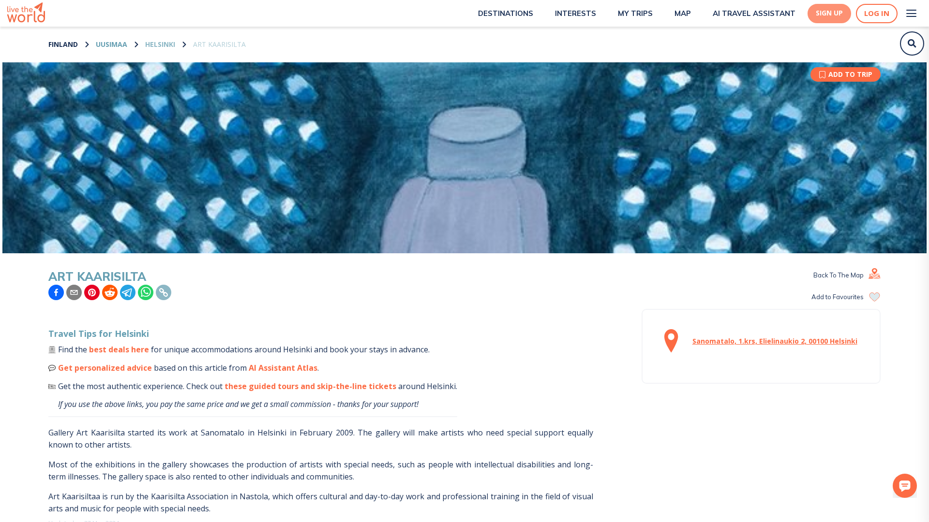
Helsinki (160, 44)
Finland (63, 44)
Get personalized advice (105, 367)
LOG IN (876, 13)
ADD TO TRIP (850, 74)
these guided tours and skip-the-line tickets (310, 386)
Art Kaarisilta (219, 44)
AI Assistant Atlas (283, 367)
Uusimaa (111, 44)
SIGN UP (829, 13)
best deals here (119, 349)
